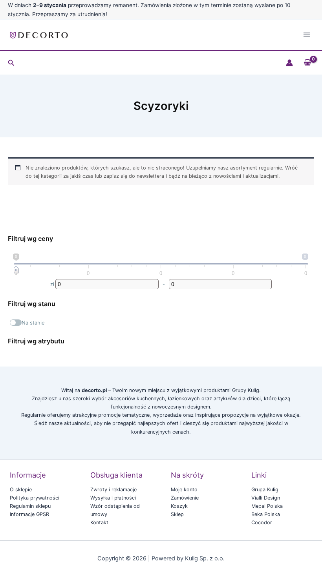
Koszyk (179, 506)
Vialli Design (265, 498)
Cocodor (261, 522)
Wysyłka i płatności (113, 498)
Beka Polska (265, 514)
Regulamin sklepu (30, 506)
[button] (11, 63)
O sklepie (21, 489)
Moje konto (184, 489)
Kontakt (99, 522)
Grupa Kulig (264, 489)
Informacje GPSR (29, 514)
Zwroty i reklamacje (113, 489)
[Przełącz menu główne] (306, 34)
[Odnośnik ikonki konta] (289, 62)
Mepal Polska (267, 506)
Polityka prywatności (34, 498)
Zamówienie (185, 498)
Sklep (177, 514)
